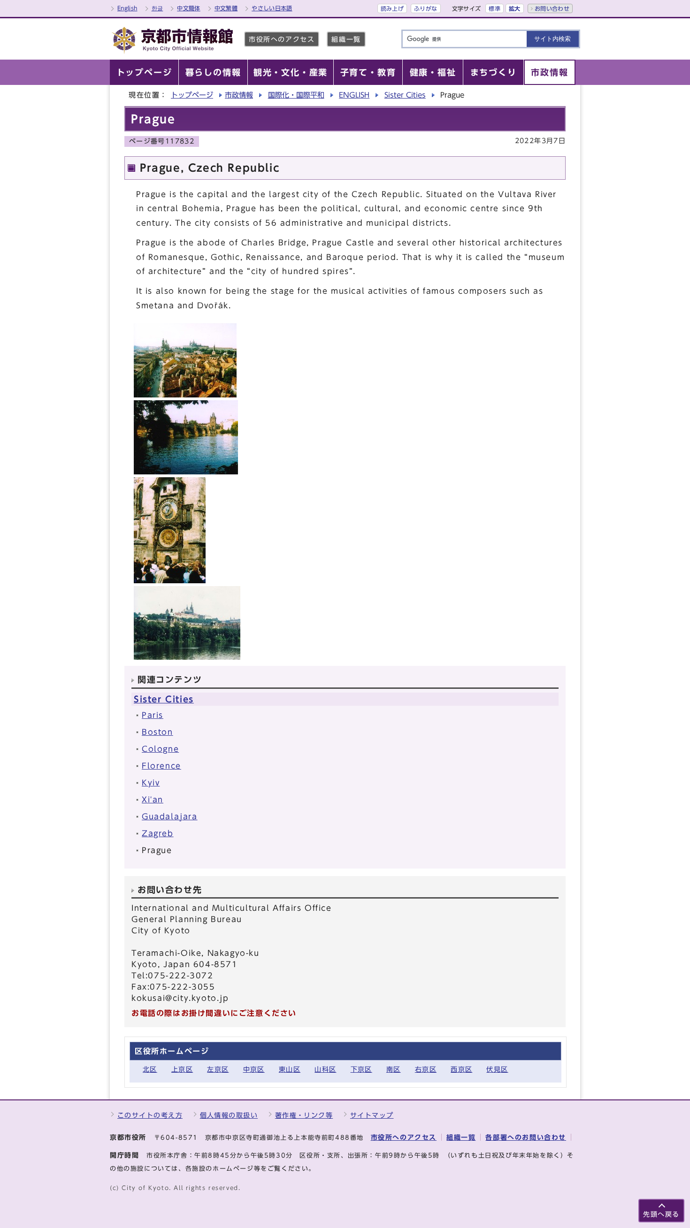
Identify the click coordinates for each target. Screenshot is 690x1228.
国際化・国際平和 (296, 95)
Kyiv (151, 782)
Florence (161, 766)
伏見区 (497, 1069)
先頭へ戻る (661, 1214)
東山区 (289, 1069)
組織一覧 (345, 39)
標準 (494, 8)
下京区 (361, 1069)
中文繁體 (226, 8)
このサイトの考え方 (150, 1115)
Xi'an (152, 799)
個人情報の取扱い (229, 1115)
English (127, 8)
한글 (157, 8)
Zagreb (158, 833)
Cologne (160, 749)
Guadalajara (170, 816)
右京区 (426, 1069)
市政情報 (239, 95)
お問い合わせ (552, 8)
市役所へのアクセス (281, 39)
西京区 (461, 1069)
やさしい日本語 (272, 8)
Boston (157, 732)
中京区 (254, 1069)
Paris (152, 715)
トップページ (192, 95)
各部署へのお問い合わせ (525, 1137)
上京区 (182, 1069)
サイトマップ (372, 1115)
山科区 (325, 1069)
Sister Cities (405, 95)
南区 (393, 1069)
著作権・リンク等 (304, 1115)
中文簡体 (188, 8)
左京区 (218, 1069)
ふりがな (425, 8)
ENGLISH (354, 95)
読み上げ (392, 8)
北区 (150, 1069)
